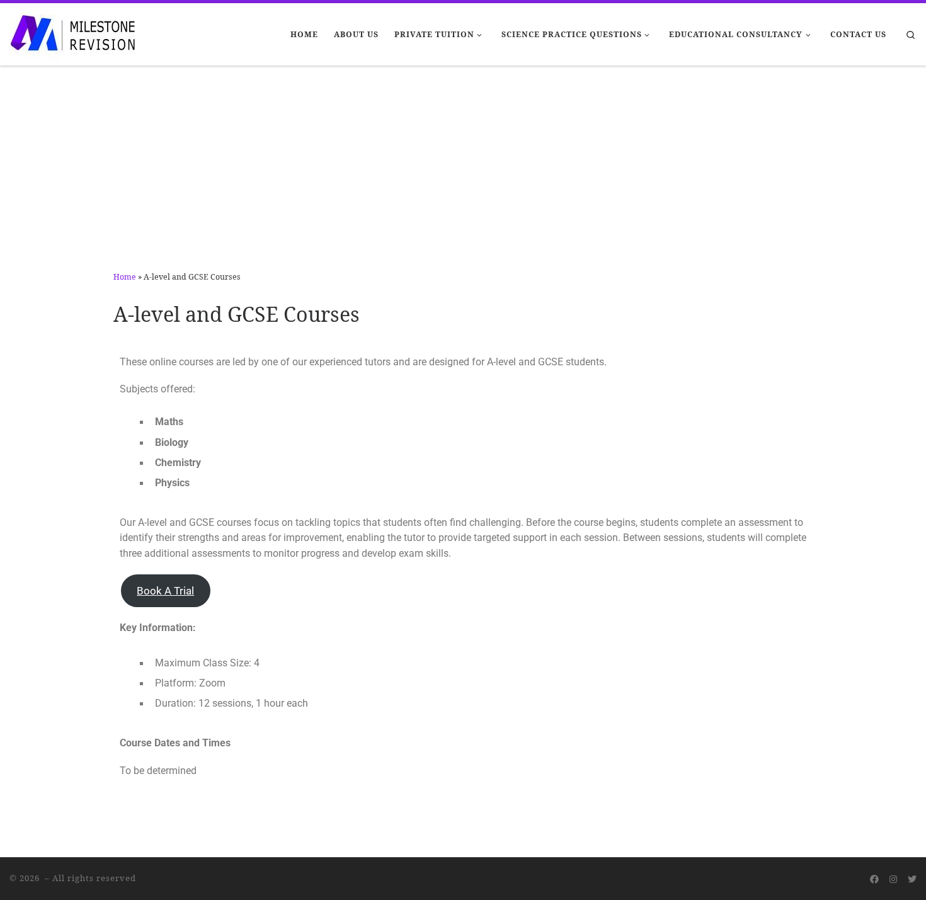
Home (124, 276)
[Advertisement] (463, 160)
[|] (72, 32)
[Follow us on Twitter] (912, 879)
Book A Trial (165, 590)
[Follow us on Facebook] (874, 879)
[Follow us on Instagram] (893, 879)
